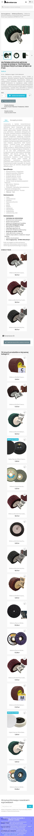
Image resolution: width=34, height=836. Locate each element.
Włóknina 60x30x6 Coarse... (17, 404)
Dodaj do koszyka (17, 96)
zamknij (30, 826)
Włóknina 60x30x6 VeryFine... (17, 541)
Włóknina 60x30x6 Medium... (17, 705)
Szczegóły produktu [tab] (16, 120)
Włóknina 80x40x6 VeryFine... (17, 327)
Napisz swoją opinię (9, 101)
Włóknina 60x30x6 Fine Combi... (17, 677)
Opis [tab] (6, 120)
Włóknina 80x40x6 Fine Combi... (17, 300)
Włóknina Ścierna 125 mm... (17, 623)
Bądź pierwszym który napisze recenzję (18, 342)
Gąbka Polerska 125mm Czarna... (17, 459)
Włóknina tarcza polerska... (17, 486)
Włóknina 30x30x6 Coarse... (17, 377)
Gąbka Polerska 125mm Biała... (17, 732)
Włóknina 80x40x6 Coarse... (17, 273)
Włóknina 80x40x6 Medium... (17, 432)
